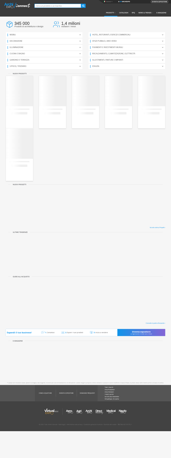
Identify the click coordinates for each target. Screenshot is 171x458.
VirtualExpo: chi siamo (112, 399)
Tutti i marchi (109, 387)
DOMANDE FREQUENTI (87, 393)
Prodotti (110, 13)
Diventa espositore (66, 393)
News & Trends (144, 13)
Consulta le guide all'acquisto (155, 323)
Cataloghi (123, 13)
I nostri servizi (109, 394)
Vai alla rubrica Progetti (157, 227)
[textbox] (57, 6)
